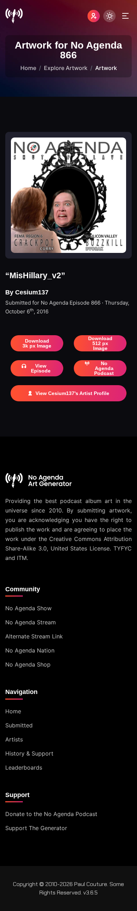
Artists (14, 739)
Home (28, 67)
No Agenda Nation (29, 650)
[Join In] (93, 16)
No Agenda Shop (28, 664)
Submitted (19, 725)
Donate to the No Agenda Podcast (51, 813)
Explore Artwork (65, 67)
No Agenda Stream (30, 622)
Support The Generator (36, 828)
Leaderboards (23, 767)
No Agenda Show (28, 608)
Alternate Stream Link (34, 636)
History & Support (29, 753)
